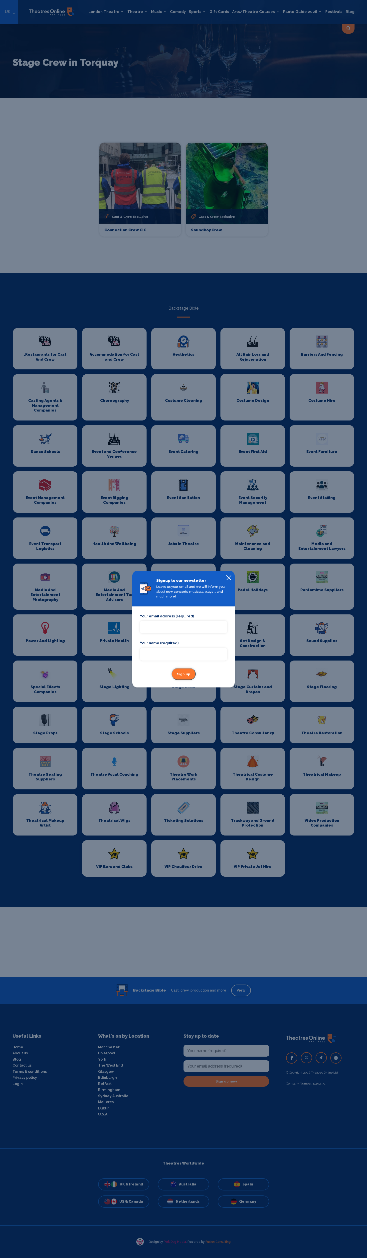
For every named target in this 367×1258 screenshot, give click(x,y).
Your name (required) (159, 643)
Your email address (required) (167, 616)
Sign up (183, 674)
